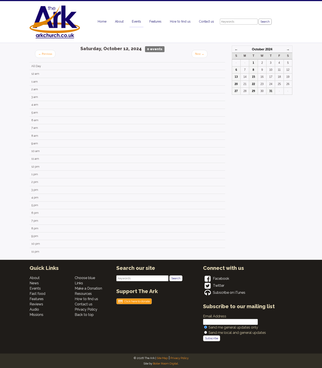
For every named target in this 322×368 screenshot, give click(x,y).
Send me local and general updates (237, 333)
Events (136, 21)
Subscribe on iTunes (228, 292)
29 (253, 91)
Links (79, 283)
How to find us (180, 21)
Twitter (218, 285)
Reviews (36, 304)
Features (155, 21)
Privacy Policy (86, 309)
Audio (34, 309)
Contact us (206, 21)
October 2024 (262, 49)
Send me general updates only (233, 327)
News (34, 283)
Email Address (214, 316)
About (119, 21)
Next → (199, 53)
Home (102, 21)
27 (236, 91)
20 (236, 84)
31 (270, 91)
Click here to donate (137, 301)
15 (253, 76)
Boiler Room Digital (165, 363)
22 (253, 84)
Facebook (220, 278)
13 (236, 76)
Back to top (84, 315)
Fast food (37, 294)
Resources (83, 294)
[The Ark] (62, 23)
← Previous (45, 53)
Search (265, 21)
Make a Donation (88, 288)
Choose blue (85, 278)
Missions (36, 315)
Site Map (162, 358)
